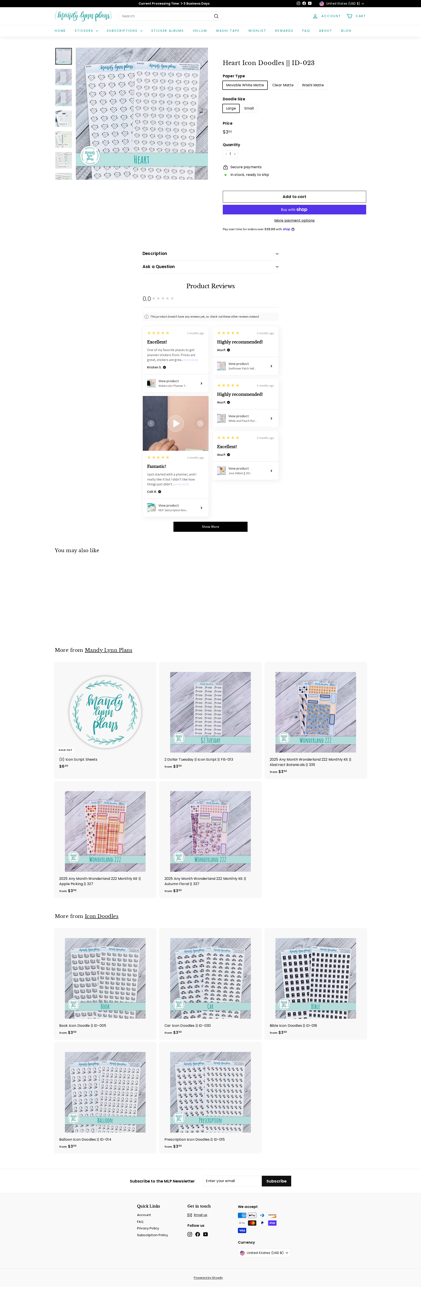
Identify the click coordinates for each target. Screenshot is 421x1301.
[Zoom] (142, 114)
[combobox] (170, 16)
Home (60, 30)
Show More (190, 360)
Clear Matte (283, 85)
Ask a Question (159, 267)
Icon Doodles (102, 916)
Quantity (231, 144)
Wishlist (257, 30)
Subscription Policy (152, 1235)
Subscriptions (123, 30)
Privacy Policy (148, 1228)
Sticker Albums (167, 30)
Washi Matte (313, 85)
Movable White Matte (245, 85)
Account (144, 1215)
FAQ (306, 30)
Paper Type (234, 76)
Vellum (200, 30)
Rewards (284, 30)
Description (155, 253)
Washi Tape (228, 30)
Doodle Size (234, 99)
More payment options (294, 220)
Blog (346, 30)
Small (249, 108)
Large (231, 108)
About (325, 30)
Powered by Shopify (208, 1278)
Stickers (85, 30)
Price (227, 123)
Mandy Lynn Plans (108, 650)
